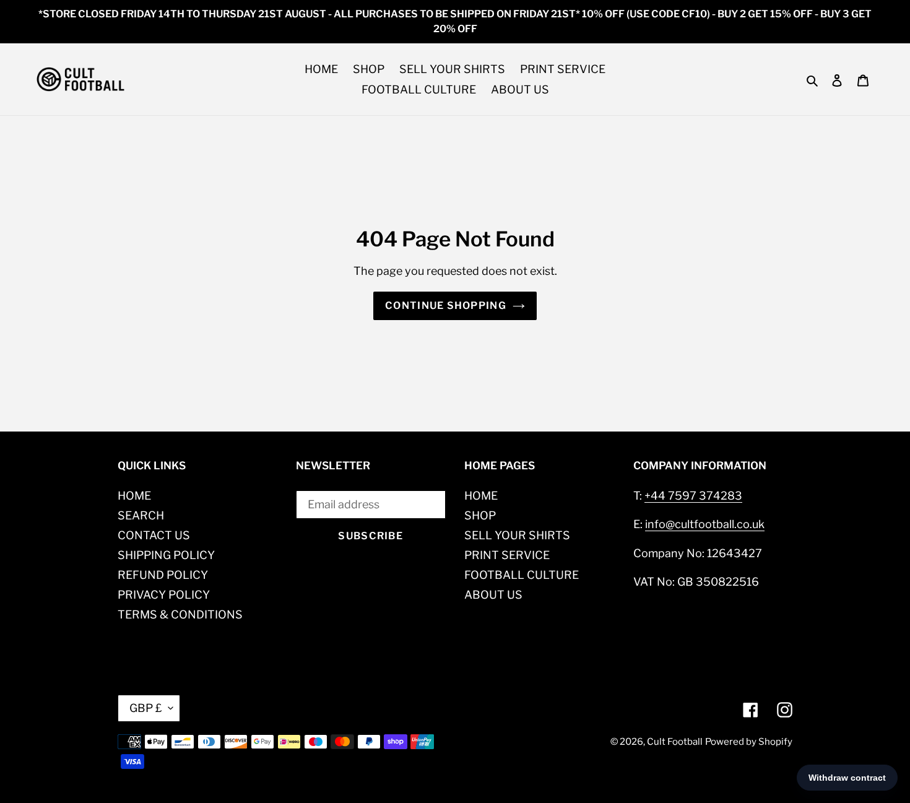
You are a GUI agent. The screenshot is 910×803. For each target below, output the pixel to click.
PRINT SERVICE (507, 555)
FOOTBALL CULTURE (521, 574)
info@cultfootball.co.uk (705, 524)
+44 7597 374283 (693, 495)
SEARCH (141, 515)
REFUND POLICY (163, 574)
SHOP (480, 515)
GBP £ (145, 707)
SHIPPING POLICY (166, 555)
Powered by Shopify (748, 741)
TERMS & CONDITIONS (180, 614)
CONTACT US (154, 535)
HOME (134, 495)
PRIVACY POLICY (164, 594)
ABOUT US (493, 594)
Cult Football (675, 741)
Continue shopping (445, 305)
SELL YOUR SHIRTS (517, 535)
